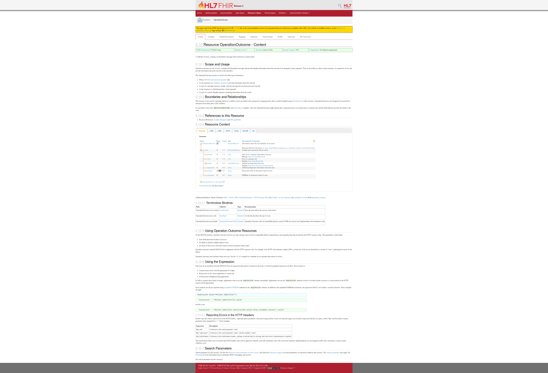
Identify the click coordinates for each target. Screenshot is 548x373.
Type (229, 141)
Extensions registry (275, 353)
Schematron (248, 198)
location (209, 171)
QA (238, 368)
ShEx (267, 198)
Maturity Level (240, 50)
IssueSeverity (224, 210)
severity (209, 154)
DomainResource (233, 143)
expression (210, 175)
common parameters (333, 353)
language (281, 148)
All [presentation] (253, 131)
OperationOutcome (209, 143)
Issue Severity (252, 156)
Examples (211, 37)
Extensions (291, 37)
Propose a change (287, 368)
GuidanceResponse (220, 120)
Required (261, 156)
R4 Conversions (305, 37)
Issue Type (251, 161)
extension (299, 148)
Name (202, 141)
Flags (218, 141)
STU (236, 28)
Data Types (240, 13)
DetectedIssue (297, 101)
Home (199, 13)
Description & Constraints (251, 141)
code (229, 154)
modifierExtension (309, 148)
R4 (229, 31)
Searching (199, 355)
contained (291, 148)
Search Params (268, 37)
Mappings (242, 37)
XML (225, 198)
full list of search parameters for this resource (243, 353)
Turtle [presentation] (236, 131)
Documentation (226, 13)
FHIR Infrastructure (203, 50)
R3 (232, 31)
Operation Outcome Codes (257, 165)
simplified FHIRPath (232, 287)
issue (206, 150)
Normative (259, 50)
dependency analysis (319, 198)
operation (223, 80)
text (286, 148)
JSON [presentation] (228, 131)
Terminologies (269, 13)
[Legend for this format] (314, 141)
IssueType (222, 216)
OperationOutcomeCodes (228, 221)
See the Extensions (205, 186)
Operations (254, 37)
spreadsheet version (300, 198)
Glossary (233, 368)
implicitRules (273, 148)
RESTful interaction (211, 80)
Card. (225, 141)
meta (266, 148)
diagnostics (210, 167)
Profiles (280, 37)
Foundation (206, 20)
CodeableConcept (233, 163)
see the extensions (285, 198)
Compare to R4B (260, 368)
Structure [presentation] (202, 131)
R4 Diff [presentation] (245, 131)
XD (220, 171)
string (229, 167)
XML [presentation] (220, 131)
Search (205, 368)
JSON (231, 198)
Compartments (314, 50)
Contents (226, 368)
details (209, 163)
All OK (238, 257)
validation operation (220, 83)
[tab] (202, 131)
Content (200, 37)
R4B (226, 31)
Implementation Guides (299, 13)
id (263, 148)
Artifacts (282, 13)
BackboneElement (234, 150)
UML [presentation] (212, 131)
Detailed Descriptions (226, 37)
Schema (241, 198)
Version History (216, 368)
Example (269, 165)
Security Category (289, 50)
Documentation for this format (212, 182)
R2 (234, 31)
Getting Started (211, 13)
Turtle (274, 198)
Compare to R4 (246, 368)
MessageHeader (235, 120)
